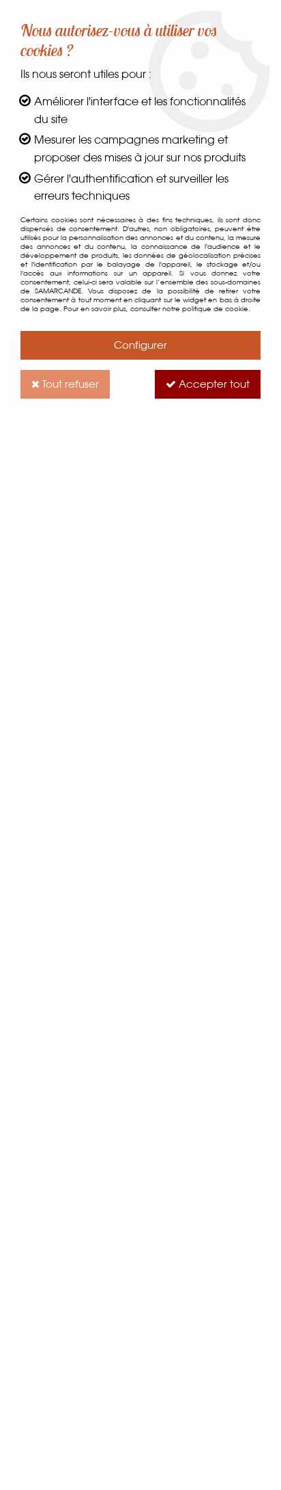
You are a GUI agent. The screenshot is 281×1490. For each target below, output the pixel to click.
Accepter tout (213, 384)
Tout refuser (69, 384)
